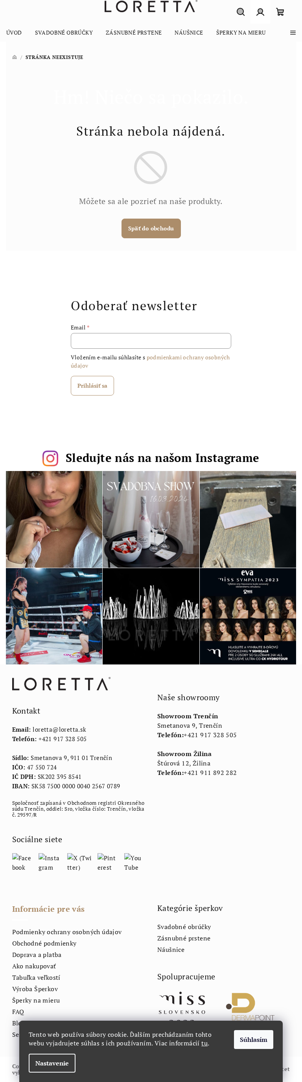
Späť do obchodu (151, 228)
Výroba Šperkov (35, 988)
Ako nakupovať (34, 966)
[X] (79, 862)
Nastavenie (52, 1063)
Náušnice (170, 949)
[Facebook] (22, 862)
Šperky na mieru (36, 1000)
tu (204, 1043)
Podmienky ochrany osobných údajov (67, 931)
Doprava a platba (37, 954)
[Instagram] (50, 862)
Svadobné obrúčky (184, 926)
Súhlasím (253, 1039)
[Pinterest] (108, 862)
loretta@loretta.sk (59, 729)
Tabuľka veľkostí (36, 977)
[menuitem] (14, 33)
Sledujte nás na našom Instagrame (163, 457)
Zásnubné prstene (183, 938)
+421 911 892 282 (210, 772)
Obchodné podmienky (44, 943)
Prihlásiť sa (92, 385)
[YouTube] (134, 862)
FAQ (18, 1011)
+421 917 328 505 (63, 739)
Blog (19, 1023)
